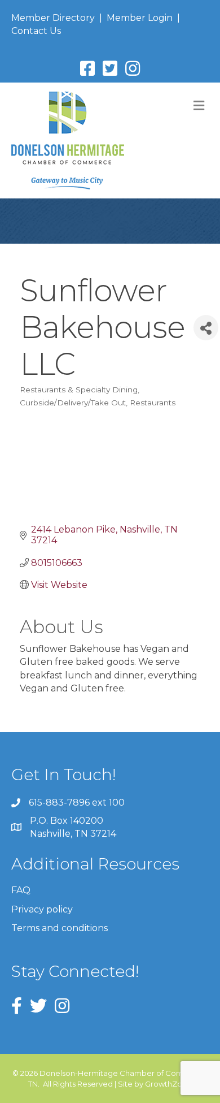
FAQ (20, 890)
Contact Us (36, 30)
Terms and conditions (59, 928)
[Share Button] (205, 327)
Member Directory (53, 17)
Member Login (140, 17)
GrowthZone (168, 1083)
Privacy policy (42, 909)
